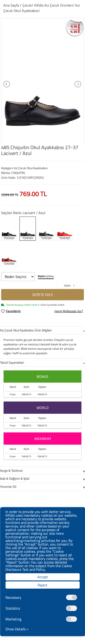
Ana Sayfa (11, 5)
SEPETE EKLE (42, 294)
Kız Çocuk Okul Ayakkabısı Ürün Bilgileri (26, 330)
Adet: (67, 285)
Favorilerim (13, 311)
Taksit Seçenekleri (12, 362)
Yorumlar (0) (8, 486)
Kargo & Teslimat (11, 470)
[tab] (42, 330)
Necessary (13, 597)
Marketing (13, 619)
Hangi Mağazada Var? (68, 311)
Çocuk (27, 5)
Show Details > (17, 629)
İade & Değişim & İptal (14, 478)
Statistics (12, 608)
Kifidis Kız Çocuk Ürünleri (53, 5)
